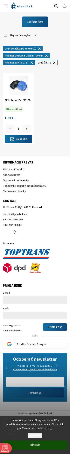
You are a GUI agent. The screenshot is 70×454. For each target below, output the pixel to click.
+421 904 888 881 (13, 225)
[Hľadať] (56, 6)
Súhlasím (35, 445)
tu (51, 428)
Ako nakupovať (11, 175)
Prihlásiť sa (35, 393)
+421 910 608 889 (13, 220)
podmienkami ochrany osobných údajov (35, 369)
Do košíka (26, 128)
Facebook (15, 232)
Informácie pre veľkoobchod (35, 414)
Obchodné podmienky (16, 180)
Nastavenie (35, 435)
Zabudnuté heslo (12, 330)
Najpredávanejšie (20, 35)
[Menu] (6, 6)
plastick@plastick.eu (15, 214)
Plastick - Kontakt (13, 169)
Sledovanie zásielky (14, 191)
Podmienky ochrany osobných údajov (24, 186)
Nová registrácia (12, 325)
